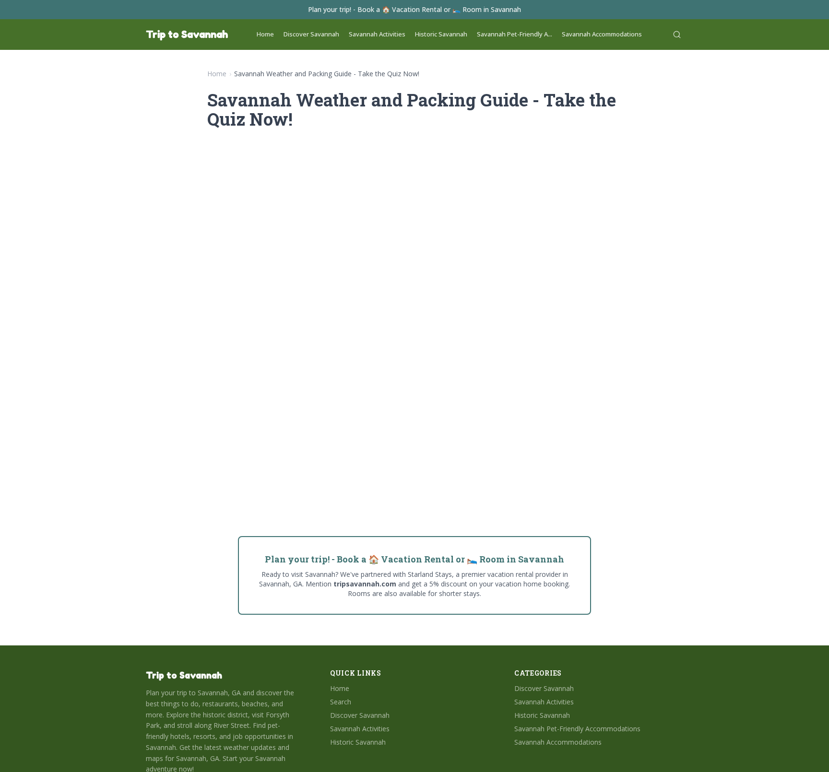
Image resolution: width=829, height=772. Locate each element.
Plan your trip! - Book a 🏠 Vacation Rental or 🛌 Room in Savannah (414, 9)
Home (265, 34)
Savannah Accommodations (602, 34)
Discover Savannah (311, 34)
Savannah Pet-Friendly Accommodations (577, 728)
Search (340, 701)
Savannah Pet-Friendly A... (514, 34)
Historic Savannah (441, 34)
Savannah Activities (377, 34)
